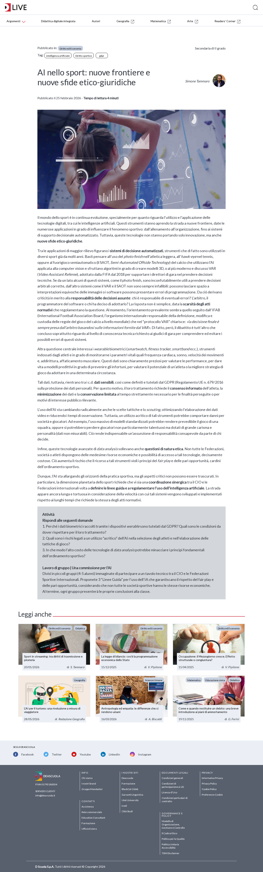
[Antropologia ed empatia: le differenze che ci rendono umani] (131, 698)
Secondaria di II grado (210, 48)
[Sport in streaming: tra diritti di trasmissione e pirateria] (54, 647)
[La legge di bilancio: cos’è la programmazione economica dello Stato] (131, 647)
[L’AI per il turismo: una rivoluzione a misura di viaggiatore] (54, 698)
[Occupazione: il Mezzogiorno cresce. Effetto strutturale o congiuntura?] (209, 647)
